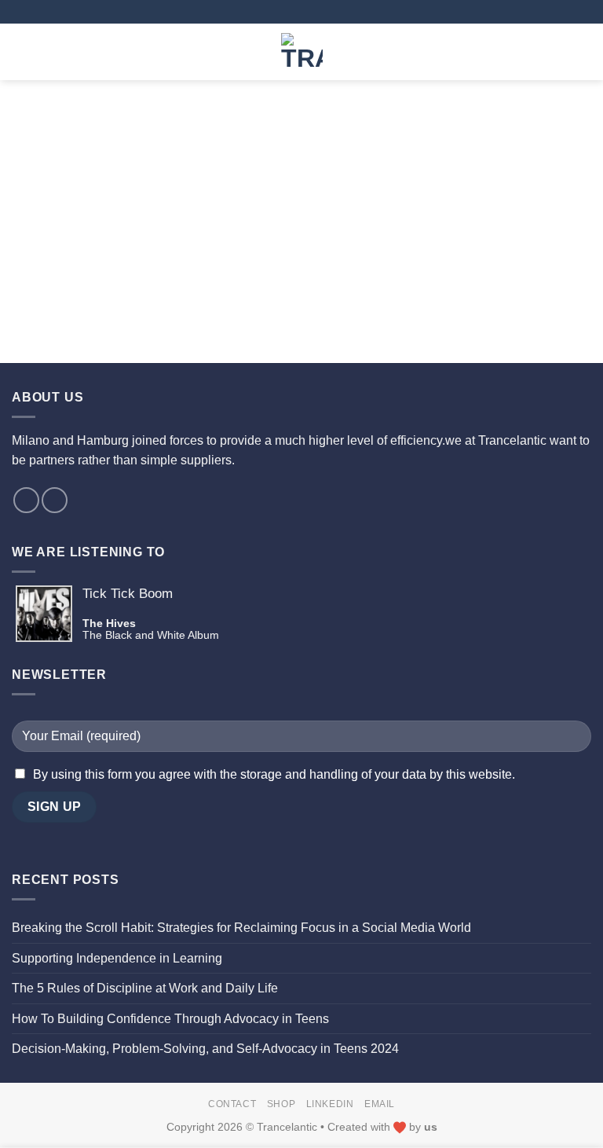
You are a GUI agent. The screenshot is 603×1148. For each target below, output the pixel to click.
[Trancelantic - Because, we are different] (302, 51)
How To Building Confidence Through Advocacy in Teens (170, 1018)
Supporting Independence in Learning (117, 958)
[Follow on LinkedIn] (55, 500)
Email (379, 1103)
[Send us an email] (26, 500)
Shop (281, 1103)
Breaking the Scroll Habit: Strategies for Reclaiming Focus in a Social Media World (241, 927)
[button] (21, 51)
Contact (232, 1103)
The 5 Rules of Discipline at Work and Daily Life (145, 988)
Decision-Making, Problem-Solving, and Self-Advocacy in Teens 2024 (205, 1048)
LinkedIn (330, 1103)
